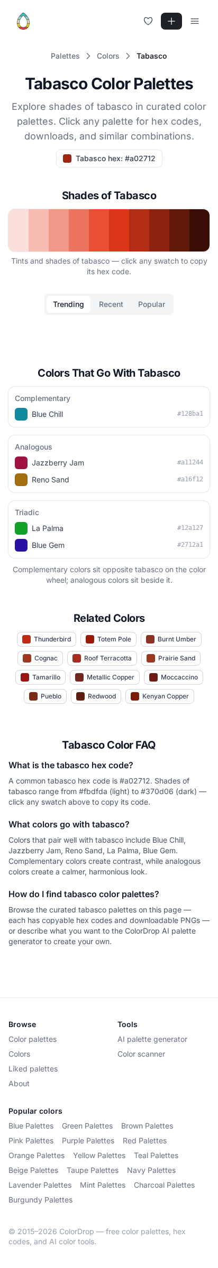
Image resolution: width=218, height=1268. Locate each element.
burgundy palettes (40, 1199)
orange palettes (36, 1155)
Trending (68, 304)
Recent (111, 304)
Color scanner (141, 1053)
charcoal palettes (164, 1184)
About (19, 1083)
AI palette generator (152, 1038)
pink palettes (30, 1140)
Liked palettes (33, 1068)
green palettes (87, 1125)
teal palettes (156, 1155)
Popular (151, 304)
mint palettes (102, 1184)
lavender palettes (39, 1184)
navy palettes (151, 1170)
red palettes (145, 1140)
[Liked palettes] (148, 21)
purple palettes (88, 1140)
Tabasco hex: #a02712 (116, 158)
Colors (19, 1053)
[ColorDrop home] (23, 21)
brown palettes (147, 1125)
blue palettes (30, 1125)
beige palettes (33, 1170)
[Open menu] (194, 21)
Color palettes (32, 1038)
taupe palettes (93, 1170)
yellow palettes (99, 1155)
